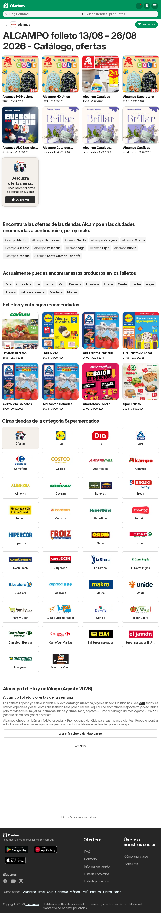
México (75, 892)
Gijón (99, 248)
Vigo (75, 248)
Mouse (72, 292)
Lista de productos (96, 881)
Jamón (49, 284)
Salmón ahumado (32, 292)
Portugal (95, 892)
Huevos (10, 292)
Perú (85, 892)
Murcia (133, 240)
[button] (147, 6)
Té (38, 284)
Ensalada (92, 284)
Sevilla (75, 240)
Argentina (29, 892)
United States (112, 892)
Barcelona (45, 240)
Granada (17, 256)
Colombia (61, 892)
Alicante (17, 248)
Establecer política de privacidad (64, 904)
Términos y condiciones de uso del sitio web (116, 904)
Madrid (16, 240)
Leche (136, 284)
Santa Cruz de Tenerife (57, 256)
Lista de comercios (96, 874)
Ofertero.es (32, 904)
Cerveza (75, 284)
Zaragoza (104, 240)
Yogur (149, 284)
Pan (61, 284)
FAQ (87, 852)
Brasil (41, 892)
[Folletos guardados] (139, 6)
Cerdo (122, 284)
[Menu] (154, 6)
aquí (142, 703)
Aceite (108, 284)
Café (8, 284)
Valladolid (47, 248)
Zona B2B (131, 864)
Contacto (90, 859)
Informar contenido (97, 866)
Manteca (56, 292)
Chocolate (23, 284)
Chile (50, 892)
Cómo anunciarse (136, 856)
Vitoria (125, 248)
